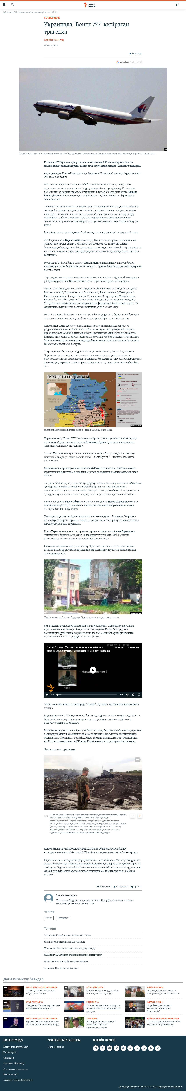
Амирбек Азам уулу (54, 40)
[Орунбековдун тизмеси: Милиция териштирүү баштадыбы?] (135, 1006)
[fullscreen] (139, 695)
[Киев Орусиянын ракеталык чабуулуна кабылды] (13, 991)
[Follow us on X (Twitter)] (102, 1048)
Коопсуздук (52, 18)
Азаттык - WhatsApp (13, 1063)
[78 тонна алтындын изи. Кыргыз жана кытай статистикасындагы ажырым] (74, 1006)
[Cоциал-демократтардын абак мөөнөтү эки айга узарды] (74, 991)
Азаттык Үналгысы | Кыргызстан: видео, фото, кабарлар (81, 651)
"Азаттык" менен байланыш (17, 1080)
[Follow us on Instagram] (137, 1048)
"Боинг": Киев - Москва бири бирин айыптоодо (75, 647)
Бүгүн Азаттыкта (94, 987)
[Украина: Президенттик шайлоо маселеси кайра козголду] (135, 1022)
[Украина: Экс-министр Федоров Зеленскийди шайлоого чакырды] (13, 1022)
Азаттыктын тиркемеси (15, 1069)
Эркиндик (91, 1018)
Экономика (92, 1002)
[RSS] (151, 1048)
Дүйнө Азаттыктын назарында (41, 987)
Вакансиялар (10, 1074)
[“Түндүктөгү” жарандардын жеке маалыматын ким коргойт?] (13, 1006)
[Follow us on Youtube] (109, 1048)
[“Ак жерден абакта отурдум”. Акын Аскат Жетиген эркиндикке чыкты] (74, 1022)
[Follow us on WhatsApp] (144, 1048)
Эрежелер (8, 1058)
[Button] (135, 54)
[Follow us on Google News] (123, 1048)
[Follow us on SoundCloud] (130, 1048)
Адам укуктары (155, 987)
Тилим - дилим (56, 1047)
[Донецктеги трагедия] (93, 782)
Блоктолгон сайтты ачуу (15, 1047)
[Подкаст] (158, 1048)
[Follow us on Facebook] (96, 1048)
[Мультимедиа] (177, 5)
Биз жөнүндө (10, 1052)
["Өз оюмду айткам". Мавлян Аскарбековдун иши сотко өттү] (135, 991)
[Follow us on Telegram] (116, 1048)
